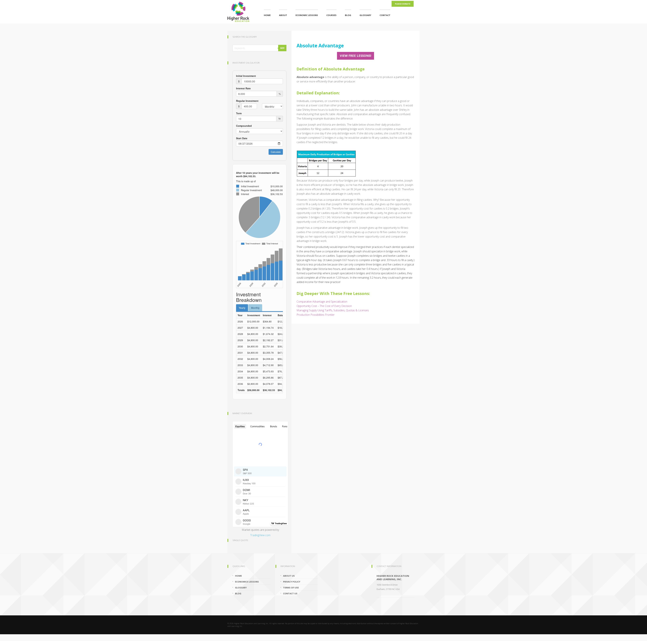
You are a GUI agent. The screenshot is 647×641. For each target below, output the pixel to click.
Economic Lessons (307, 15)
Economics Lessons (247, 581)
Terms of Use (291, 587)
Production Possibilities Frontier (316, 315)
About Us (289, 575)
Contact (385, 15)
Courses (331, 15)
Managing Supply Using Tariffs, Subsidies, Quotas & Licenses (333, 310)
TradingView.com (260, 535)
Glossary (365, 15)
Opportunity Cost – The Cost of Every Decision (324, 306)
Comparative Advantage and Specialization (322, 301)
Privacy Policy (291, 581)
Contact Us (290, 593)
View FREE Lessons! (355, 56)
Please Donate (402, 4)
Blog (348, 15)
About (283, 15)
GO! (282, 48)
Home (267, 15)
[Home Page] (241, 11)
